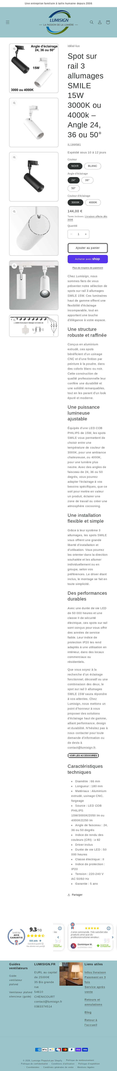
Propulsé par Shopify (51, 1060)
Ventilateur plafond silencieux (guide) (20, 994)
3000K (75, 202)
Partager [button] (77, 894)
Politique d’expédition (89, 1064)
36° (87, 180)
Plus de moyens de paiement (88, 267)
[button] (8, 22)
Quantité (72, 226)
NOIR (75, 166)
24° (73, 180)
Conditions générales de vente (58, 1067)
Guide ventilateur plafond (15, 980)
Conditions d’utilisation (62, 1064)
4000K (93, 202)
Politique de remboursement (80, 1060)
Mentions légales (85, 1067)
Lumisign (36, 1060)
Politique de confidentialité (34, 1064)
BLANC (92, 166)
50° (73, 188)
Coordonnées (32, 1067)
